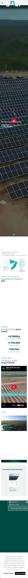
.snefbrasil (14, 502)
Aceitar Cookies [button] (20, 573)
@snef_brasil (15, 504)
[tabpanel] (14, 120)
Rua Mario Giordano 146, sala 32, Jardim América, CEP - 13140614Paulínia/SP (10, 542)
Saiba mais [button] (18, 569)
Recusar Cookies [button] (8, 573)
